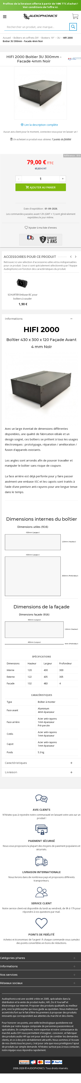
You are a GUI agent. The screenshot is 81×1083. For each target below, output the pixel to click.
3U (58, 37)
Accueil (7, 37)
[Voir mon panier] (77, 17)
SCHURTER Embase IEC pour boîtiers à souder (22, 296)
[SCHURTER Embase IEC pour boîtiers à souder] (23, 283)
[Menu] (5, 17)
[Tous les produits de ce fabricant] (74, 59)
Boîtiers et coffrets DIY (26, 37)
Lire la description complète (41, 125)
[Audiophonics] (40, 16)
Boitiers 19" (47, 37)
